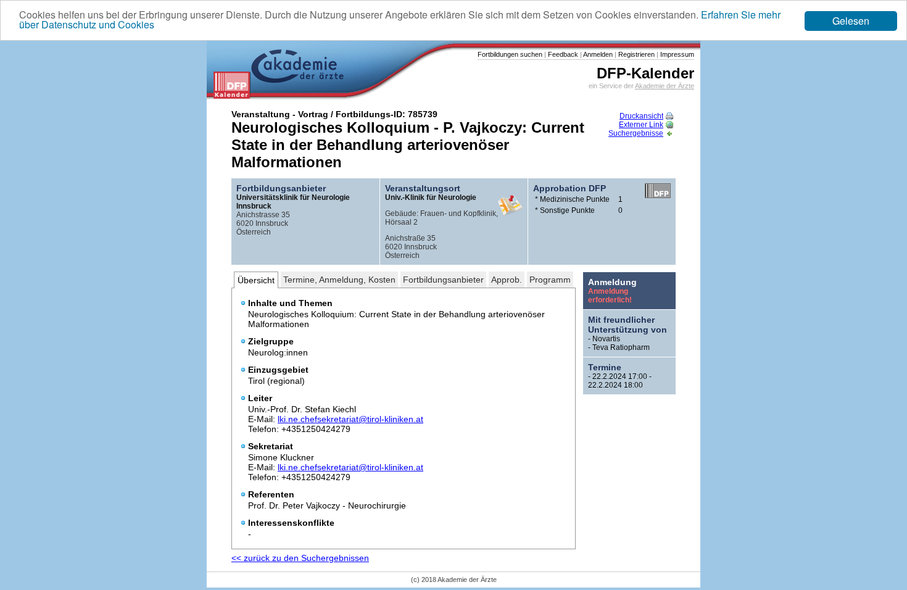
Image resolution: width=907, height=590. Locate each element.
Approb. (506, 280)
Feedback (562, 54)
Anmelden (597, 54)
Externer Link (641, 124)
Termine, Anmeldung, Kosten (339, 280)
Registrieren (635, 54)
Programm (550, 280)
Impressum (676, 54)
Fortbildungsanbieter (443, 280)
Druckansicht (641, 116)
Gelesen (850, 21)
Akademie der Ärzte (664, 85)
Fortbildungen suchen (510, 54)
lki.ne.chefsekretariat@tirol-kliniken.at (350, 419)
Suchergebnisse (635, 133)
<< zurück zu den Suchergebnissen (300, 558)
